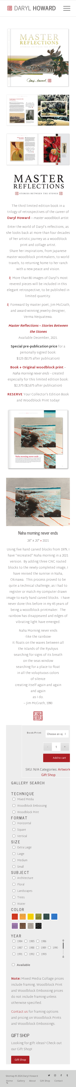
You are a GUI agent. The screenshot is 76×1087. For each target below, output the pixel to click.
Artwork (64, 769)
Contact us (19, 1012)
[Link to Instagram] (55, 1075)
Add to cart (59, 758)
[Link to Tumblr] (67, 1075)
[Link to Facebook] (61, 1075)
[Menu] (64, 8)
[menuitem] (9, 1081)
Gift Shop (48, 775)
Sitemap (10, 1075)
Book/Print (34, 732)
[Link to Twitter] (49, 1075)
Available (23, 965)
